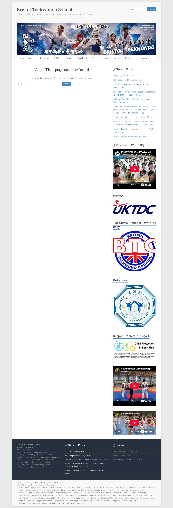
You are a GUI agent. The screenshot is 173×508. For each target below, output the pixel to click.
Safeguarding (44, 58)
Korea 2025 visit (129, 493)
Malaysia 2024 (24, 495)
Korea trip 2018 (36, 495)
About (31, 58)
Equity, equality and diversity (56, 490)
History (88, 487)
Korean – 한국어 (81, 503)
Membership (129, 58)
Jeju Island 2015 (70, 495)
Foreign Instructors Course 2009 (102, 498)
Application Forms (120, 487)
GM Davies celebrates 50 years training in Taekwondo (86, 460)
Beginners (80, 487)
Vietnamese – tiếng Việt (56, 503)
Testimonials (144, 498)
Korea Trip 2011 (24, 498)
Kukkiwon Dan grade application (29, 493)
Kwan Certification (48, 493)
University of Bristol (86, 501)
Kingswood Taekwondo (26, 501)
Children (57, 58)
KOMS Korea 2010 (63, 498)
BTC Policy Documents (98, 490)
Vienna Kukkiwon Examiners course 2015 (92, 495)
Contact (116, 58)
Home (21, 58)
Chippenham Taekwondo (44, 501)
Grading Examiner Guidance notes (99, 493)
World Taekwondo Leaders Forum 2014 (121, 495)
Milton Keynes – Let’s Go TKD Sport (66, 501)
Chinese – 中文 (127, 501)
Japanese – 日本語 (25, 503)
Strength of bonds (98, 487)
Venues (105, 58)
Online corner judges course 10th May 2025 (132, 117)
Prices (95, 58)
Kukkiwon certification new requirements (129, 490)
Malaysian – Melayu (40, 503)
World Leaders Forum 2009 (80, 498)
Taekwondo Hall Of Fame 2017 (53, 495)
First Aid (152, 487)
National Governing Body (39, 487)
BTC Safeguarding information (78, 490)
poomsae (109, 487)
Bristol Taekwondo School (44, 10)
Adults (35, 490)
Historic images (142, 493)
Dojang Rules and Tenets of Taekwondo (62, 487)
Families (42, 490)
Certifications (119, 498)
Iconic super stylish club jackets (127, 80)
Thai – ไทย (70, 503)
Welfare (21, 490)
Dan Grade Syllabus (79, 493)
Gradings (68, 58)
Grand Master (82, 58)
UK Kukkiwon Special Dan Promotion (129, 136)
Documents (132, 487)
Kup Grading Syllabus (63, 493)
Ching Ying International (123, 75)
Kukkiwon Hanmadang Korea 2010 (43, 498)
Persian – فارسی (139, 501)
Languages (144, 58)
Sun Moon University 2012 (144, 495)
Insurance (134, 498)
